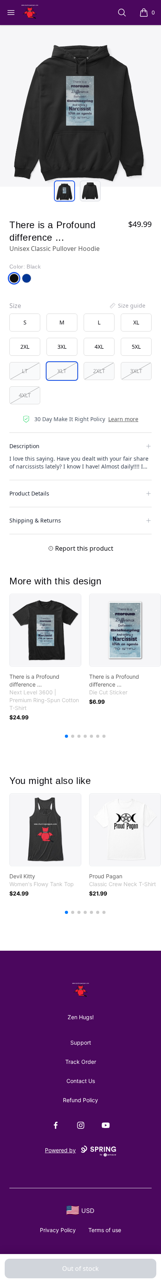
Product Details (29, 493)
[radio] (24, 323)
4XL (99, 346)
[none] (127, 306)
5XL (136, 346)
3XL (61, 346)
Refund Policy (80, 1100)
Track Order (80, 1061)
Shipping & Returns (35, 520)
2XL (24, 346)
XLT (61, 371)
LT (25, 371)
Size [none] (15, 305)
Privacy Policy (58, 1230)
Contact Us (80, 1081)
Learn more (123, 419)
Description (24, 446)
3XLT (136, 371)
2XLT (99, 371)
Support (80, 1042)
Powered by (60, 1150)
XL (136, 322)
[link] (45, 630)
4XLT (25, 395)
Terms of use (104, 1230)
